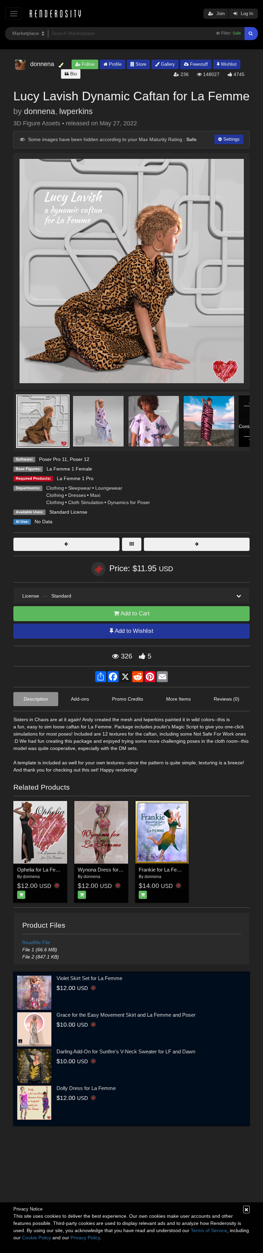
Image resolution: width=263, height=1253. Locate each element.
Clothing (55, 488)
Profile (115, 64)
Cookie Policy (36, 1237)
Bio (73, 73)
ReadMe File (36, 942)
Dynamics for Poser (129, 502)
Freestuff (198, 64)
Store (140, 64)
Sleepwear (79, 488)
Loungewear (108, 488)
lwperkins (76, 111)
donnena (39, 111)
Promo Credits (127, 699)
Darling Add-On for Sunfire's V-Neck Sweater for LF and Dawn (126, 1051)
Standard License (68, 512)
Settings (231, 139)
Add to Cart (134, 613)
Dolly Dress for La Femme (86, 1088)
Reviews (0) (226, 699)
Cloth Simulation (85, 502)
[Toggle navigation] (13, 14)
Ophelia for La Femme (42, 870)
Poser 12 (79, 459)
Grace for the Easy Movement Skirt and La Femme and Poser (126, 1015)
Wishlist (228, 64)
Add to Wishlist (133, 631)
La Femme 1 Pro (75, 478)
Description (36, 699)
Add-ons (80, 699)
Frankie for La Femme (163, 870)
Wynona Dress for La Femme (111, 870)
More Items (178, 699)
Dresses (77, 495)
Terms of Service (209, 1230)
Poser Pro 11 (53, 459)
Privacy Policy (85, 1237)
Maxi (95, 495)
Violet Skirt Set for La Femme (89, 978)
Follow (87, 64)
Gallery (167, 64)
